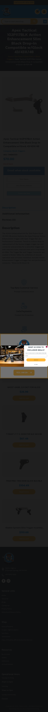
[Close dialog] (46, 347)
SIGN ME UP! (36, 359)
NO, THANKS (36, 364)
